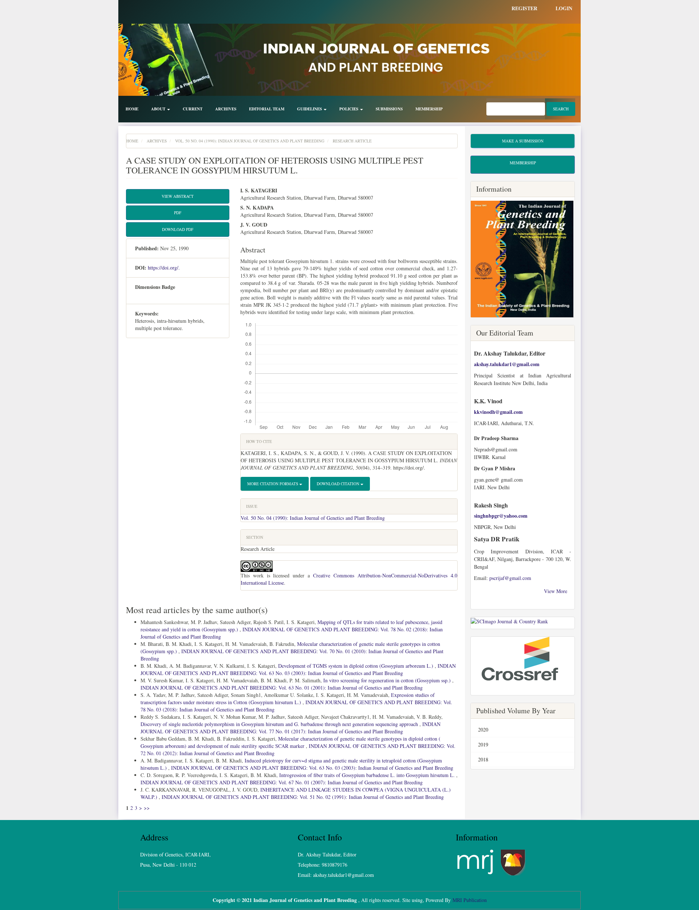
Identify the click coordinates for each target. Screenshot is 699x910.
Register (524, 8)
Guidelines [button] (310, 109)
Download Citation (338, 483)
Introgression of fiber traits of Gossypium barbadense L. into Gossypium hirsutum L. (367, 775)
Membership (429, 109)
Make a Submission (523, 141)
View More (556, 591)
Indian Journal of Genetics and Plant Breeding (305, 900)
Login (564, 8)
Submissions (389, 109)
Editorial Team (266, 109)
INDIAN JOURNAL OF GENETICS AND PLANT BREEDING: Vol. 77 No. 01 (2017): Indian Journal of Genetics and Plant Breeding (291, 728)
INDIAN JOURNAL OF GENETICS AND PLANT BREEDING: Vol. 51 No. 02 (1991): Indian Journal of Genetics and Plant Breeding (303, 796)
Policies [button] (349, 109)
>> (147, 807)
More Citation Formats (273, 483)
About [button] (158, 109)
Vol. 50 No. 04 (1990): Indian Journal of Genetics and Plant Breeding (249, 141)
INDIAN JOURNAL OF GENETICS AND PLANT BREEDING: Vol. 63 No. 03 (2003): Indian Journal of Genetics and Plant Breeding (298, 669)
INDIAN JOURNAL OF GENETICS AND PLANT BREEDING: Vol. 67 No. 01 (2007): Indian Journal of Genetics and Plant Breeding (282, 782)
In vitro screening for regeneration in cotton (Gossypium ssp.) (387, 680)
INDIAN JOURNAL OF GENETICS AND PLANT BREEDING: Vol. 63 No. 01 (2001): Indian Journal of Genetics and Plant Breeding (282, 687)
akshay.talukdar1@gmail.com (507, 364)
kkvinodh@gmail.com (498, 412)
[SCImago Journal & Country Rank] (509, 620)
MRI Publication (470, 900)
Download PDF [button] (177, 229)
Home (132, 109)
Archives (225, 109)
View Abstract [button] (178, 196)
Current (192, 109)
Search (561, 108)
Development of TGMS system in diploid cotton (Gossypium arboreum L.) (356, 665)
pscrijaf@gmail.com (510, 577)
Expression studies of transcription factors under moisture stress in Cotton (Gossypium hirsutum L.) (288, 698)
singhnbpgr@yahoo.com (501, 515)
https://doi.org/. (164, 267)
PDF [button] (177, 212)
